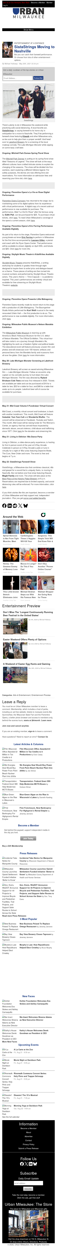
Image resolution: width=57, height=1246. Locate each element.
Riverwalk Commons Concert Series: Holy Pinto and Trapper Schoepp (30, 1074)
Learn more (46, 720)
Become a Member (28, 825)
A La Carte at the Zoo (23, 1049)
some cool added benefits (34, 498)
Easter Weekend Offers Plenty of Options (24, 639)
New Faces (28, 996)
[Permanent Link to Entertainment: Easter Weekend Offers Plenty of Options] (15, 650)
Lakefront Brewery (17, 142)
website (14, 285)
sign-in (31, 731)
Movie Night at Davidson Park (27, 1060)
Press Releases (28, 853)
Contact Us (43, 736)
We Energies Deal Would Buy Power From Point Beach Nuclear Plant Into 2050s (36, 768)
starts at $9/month (32, 720)
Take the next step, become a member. (28, 1195)
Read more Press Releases (14, 915)
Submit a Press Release (28, 1148)
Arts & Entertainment (21, 695)
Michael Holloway (11, 63)
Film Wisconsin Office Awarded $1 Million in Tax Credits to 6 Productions (35, 751)
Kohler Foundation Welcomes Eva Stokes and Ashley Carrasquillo (35, 1002)
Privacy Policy (28, 1144)
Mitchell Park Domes (15, 158)
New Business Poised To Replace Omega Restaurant (35, 925)
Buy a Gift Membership (12, 845)
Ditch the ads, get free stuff (28, 1197)
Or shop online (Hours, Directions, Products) (28, 1241)
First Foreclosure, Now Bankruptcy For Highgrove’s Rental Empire (35, 809)
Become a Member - (39, 2)
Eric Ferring (27, 237)
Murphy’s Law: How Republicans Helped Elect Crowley (34, 946)
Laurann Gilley (38, 240)
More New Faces (9, 1041)
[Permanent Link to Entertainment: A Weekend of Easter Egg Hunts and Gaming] (15, 675)
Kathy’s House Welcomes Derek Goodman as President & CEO (34, 1032)
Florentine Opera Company (14, 200)
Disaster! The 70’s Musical (26, 1095)
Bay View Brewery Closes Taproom (35, 934)
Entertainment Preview (41, 695)
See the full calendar (10, 1117)
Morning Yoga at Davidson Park (28, 1105)
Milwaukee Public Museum (17, 332)
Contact (28, 1140)
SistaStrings (8, 130)
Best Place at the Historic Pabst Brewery (20, 478)
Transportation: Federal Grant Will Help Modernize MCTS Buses (35, 782)
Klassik (26, 136)
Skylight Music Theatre (12, 262)
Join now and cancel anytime (15, 725)
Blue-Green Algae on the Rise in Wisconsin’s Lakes (34, 796)
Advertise (28, 1136)
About (28, 1132)
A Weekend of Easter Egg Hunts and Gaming (26, 663)
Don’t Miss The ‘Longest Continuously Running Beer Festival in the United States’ (28, 613)
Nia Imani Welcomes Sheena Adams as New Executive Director (36, 1018)
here (30, 178)
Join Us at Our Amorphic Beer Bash (16, 2)
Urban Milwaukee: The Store (28, 1204)
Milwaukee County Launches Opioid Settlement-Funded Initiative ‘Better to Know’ (37, 871)
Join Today (28, 838)
